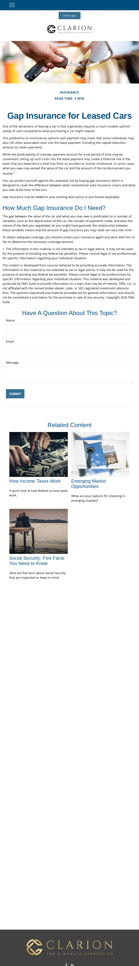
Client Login (69, 15)
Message (12, 362)
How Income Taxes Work (35, 481)
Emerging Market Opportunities (88, 484)
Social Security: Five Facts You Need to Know (36, 561)
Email (10, 341)
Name (10, 320)
